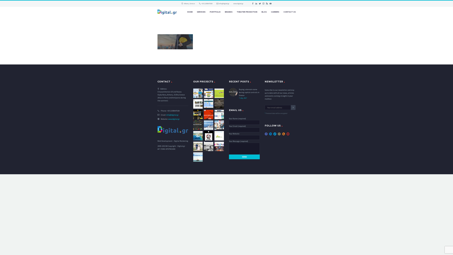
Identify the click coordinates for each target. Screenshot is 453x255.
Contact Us (289, 12)
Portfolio (215, 12)
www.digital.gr (238, 3)
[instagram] (279, 135)
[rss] (283, 135)
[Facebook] (253, 3)
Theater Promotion (247, 12)
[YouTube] (270, 3)
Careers (275, 12)
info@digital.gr (224, 3)
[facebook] (266, 135)
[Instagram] (263, 3)
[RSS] (267, 3)
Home (190, 12)
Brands (229, 12)
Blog (264, 12)
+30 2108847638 (206, 3)
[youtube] (288, 135)
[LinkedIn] (256, 3)
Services (201, 12)
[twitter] (274, 135)
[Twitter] (260, 3)
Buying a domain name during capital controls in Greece (249, 92)
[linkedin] (270, 135)
